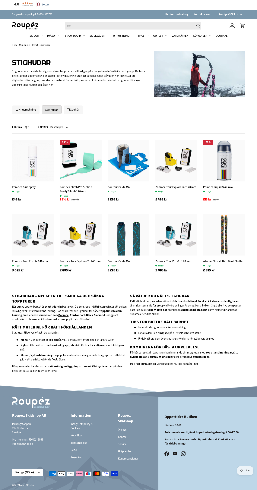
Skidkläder (97, 36)
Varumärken (180, 36)
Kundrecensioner (128, 459)
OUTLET (158, 36)
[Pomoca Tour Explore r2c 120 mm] (176, 160)
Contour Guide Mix (119, 187)
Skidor (34, 36)
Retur (74, 450)
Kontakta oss (202, 14)
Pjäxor (51, 36)
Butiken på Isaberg (177, 14)
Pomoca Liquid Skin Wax (218, 187)
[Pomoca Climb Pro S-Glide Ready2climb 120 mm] (81, 160)
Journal (221, 36)
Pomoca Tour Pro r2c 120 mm (173, 261)
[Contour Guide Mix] (128, 160)
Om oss (122, 430)
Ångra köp (76, 457)
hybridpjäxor (138, 357)
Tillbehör (73, 110)
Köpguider (200, 36)
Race (141, 36)
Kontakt (123, 437)
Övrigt (35, 45)
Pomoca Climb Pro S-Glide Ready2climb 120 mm (76, 189)
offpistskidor (201, 357)
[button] (31, 4)
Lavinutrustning (25, 110)
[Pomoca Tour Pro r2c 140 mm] (33, 235)
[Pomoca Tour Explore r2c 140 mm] (81, 235)
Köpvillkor (76, 436)
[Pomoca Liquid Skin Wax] (224, 160)
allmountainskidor (161, 357)
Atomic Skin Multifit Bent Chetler (223, 261)
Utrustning (121, 36)
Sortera (43, 127)
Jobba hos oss (79, 443)
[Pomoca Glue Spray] (33, 160)
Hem (14, 45)
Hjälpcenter (125, 451)
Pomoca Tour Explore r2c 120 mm (175, 187)
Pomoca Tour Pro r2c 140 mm (30, 261)
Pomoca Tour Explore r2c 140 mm (80, 261)
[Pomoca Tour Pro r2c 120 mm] (176, 235)
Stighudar (51, 110)
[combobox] (133, 25)
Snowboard (73, 36)
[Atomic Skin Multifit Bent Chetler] (224, 235)
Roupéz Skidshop (26, 485)
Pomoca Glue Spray (24, 187)
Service (122, 444)
